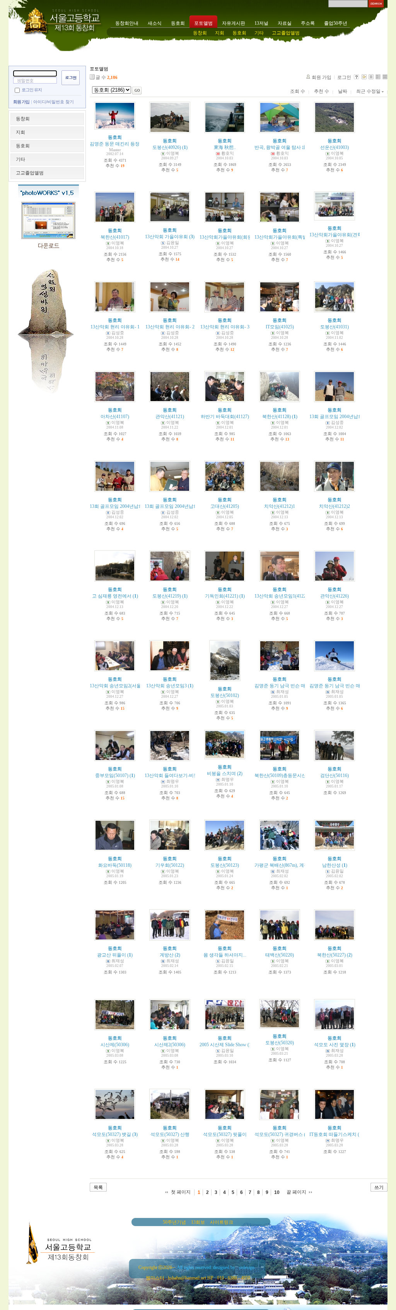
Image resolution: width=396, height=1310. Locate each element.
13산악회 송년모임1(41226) (282, 596)
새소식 (155, 23)
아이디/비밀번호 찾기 (53, 101)
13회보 (198, 1222)
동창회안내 (126, 23)
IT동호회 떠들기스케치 (333, 1134)
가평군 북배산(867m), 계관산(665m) (290, 865)
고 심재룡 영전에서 (111, 596)
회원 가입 (21, 101)
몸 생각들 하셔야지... (224, 955)
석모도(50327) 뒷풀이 (225, 1134)
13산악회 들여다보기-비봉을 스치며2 (182, 775)
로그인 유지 (32, 89)
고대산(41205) (224, 506)
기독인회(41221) (221, 596)
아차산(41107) (115, 416)
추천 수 (321, 91)
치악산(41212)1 (279, 506)
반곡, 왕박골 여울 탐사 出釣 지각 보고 (293, 147)
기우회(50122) (169, 865)
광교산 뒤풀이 (111, 955)
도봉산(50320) (279, 1042)
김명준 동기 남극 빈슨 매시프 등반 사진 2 (351, 685)
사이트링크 (221, 1222)
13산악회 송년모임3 (166, 685)
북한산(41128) (276, 416)
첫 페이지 (181, 1192)
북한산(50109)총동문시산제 (282, 775)
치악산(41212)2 (334, 506)
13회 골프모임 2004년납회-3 (173, 506)
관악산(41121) (169, 416)
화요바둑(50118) (114, 865)
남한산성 (331, 865)
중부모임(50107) (111, 775)
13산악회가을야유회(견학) (336, 234)
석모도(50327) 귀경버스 (278, 1134)
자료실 (285, 23)
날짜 (342, 91)
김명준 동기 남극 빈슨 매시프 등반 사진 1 (296, 685)
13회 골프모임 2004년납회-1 (338, 416)
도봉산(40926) (166, 147)
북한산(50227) (331, 955)
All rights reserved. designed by (206, 1267)
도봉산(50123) (224, 865)
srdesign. (247, 1267)
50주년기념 (174, 1222)
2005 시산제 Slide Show (223, 1044)
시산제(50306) (115, 1044)
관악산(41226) (334, 596)
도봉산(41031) (334, 327)
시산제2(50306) (169, 1044)
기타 (259, 33)
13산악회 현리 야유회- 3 (224, 327)
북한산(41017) (115, 237)
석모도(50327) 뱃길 (111, 1134)
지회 (219, 33)
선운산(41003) (334, 147)
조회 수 (297, 91)
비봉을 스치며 (221, 773)
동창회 (200, 33)
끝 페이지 (296, 1192)
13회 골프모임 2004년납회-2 (118, 506)
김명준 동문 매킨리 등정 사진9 (121, 144)
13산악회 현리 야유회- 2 (170, 327)
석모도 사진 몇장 (331, 1044)
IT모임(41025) (280, 327)
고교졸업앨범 (286, 33)
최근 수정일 (369, 91)
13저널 (261, 23)
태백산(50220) (279, 955)
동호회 (178, 23)
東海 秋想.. (225, 147)
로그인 (344, 77)
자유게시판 (233, 23)
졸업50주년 (335, 23)
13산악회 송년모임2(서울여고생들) (125, 685)
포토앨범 (203, 23)
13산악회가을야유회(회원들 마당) (234, 237)
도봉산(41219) (166, 596)
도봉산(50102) (224, 695)
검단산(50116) (334, 775)
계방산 (167, 955)
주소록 (308, 23)
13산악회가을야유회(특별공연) (286, 237)
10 (277, 1192)
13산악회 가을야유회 (166, 236)
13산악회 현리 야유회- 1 (115, 327)
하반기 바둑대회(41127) (225, 416)
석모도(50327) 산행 (169, 1134)
